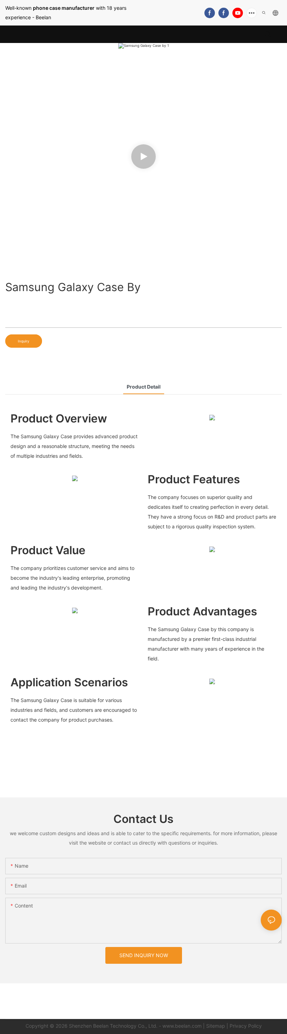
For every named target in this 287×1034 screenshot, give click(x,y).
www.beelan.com (182, 1026)
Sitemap (215, 1026)
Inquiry (23, 341)
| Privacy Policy (244, 1026)
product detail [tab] (144, 387)
